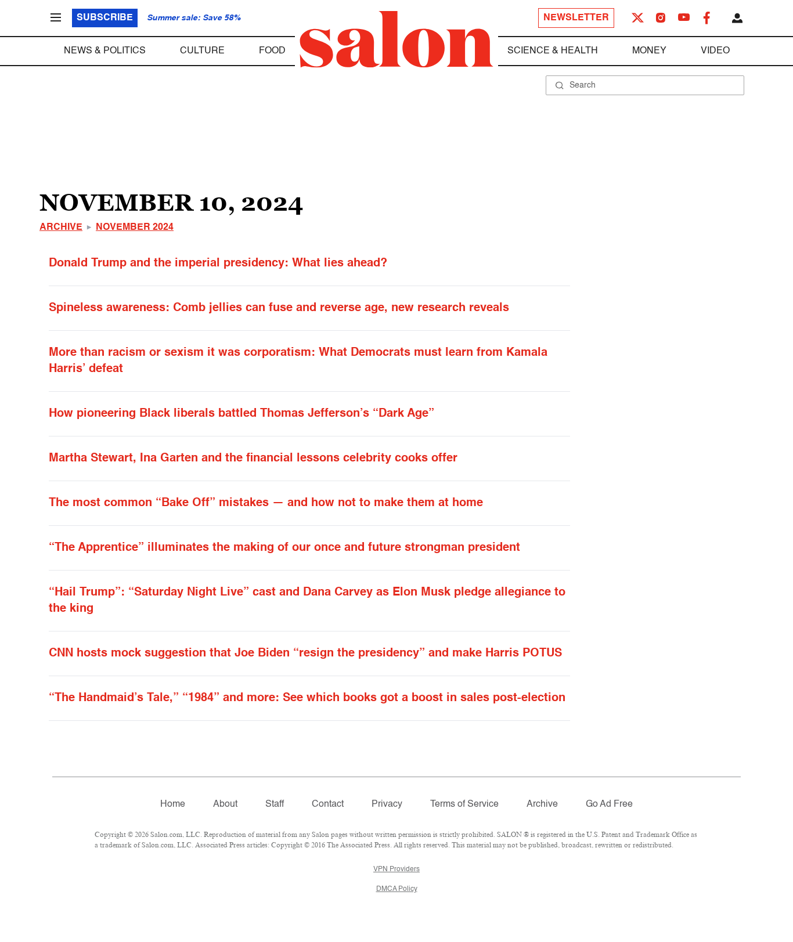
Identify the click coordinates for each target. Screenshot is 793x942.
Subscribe (105, 18)
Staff (274, 804)
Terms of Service (464, 804)
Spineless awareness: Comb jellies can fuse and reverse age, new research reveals (279, 308)
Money (649, 51)
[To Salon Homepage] (396, 39)
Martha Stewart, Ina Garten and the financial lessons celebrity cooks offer (253, 458)
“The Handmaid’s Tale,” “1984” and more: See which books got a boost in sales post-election (307, 698)
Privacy (387, 804)
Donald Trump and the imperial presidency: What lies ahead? (218, 263)
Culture (202, 51)
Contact (328, 804)
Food (272, 51)
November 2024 (135, 227)
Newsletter (576, 18)
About (225, 804)
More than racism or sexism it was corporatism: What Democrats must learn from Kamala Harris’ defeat (298, 361)
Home (172, 804)
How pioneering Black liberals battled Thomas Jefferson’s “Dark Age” (241, 414)
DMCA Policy (396, 889)
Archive (60, 227)
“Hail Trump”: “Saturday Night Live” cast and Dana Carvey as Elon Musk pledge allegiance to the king (307, 601)
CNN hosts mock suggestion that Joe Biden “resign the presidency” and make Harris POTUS (305, 653)
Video (715, 51)
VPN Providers (396, 869)
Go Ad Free (609, 804)
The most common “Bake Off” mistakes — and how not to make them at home (266, 503)
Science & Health (552, 51)
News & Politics (105, 51)
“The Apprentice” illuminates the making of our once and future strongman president (284, 548)
